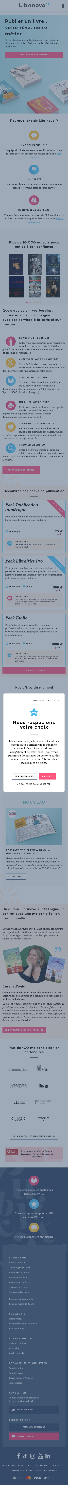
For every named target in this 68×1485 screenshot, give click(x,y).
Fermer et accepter (45, 701)
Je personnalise (25, 776)
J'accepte (47, 776)
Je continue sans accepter (34, 784)
